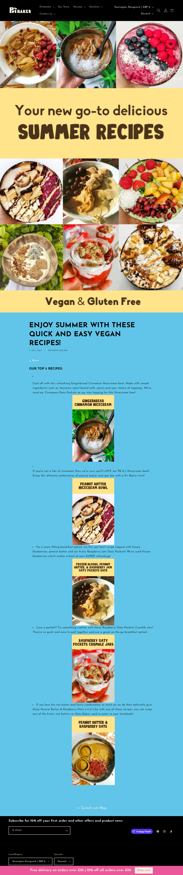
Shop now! (143, 870)
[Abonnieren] (66, 831)
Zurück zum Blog (93, 807)
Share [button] (35, 360)
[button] (47, 6)
